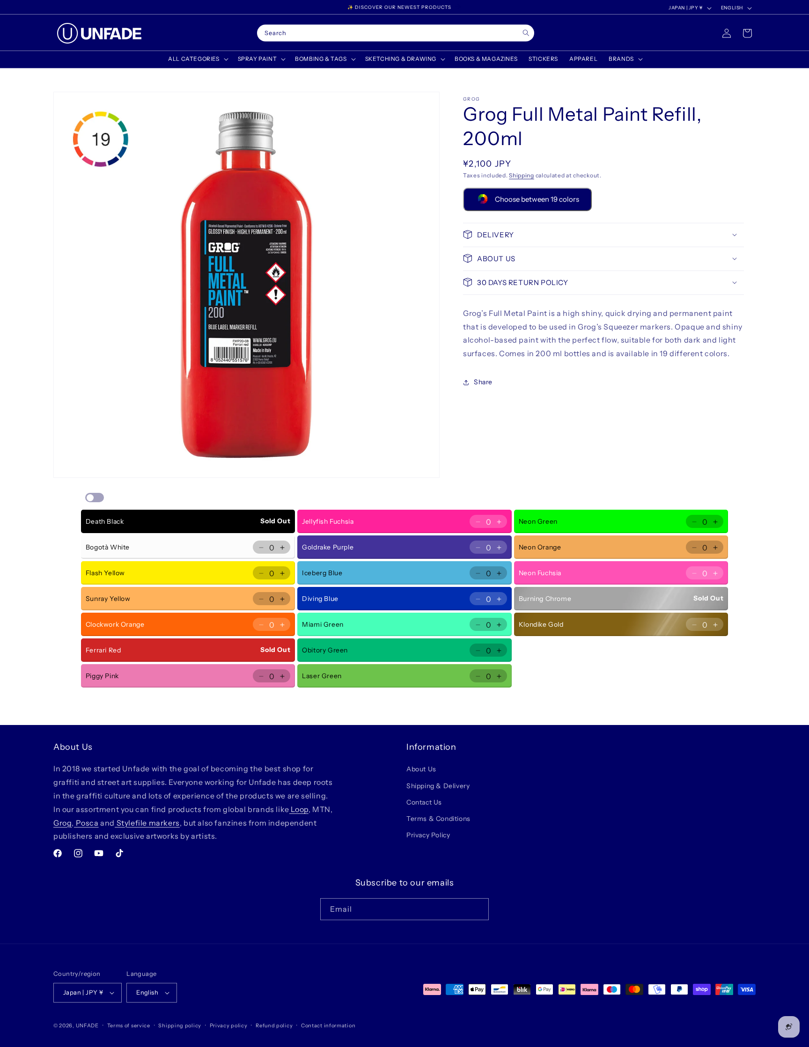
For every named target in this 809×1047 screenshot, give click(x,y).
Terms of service (128, 1025)
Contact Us (424, 802)
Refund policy (274, 1025)
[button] (197, 59)
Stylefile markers (147, 822)
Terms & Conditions (438, 818)
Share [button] (483, 382)
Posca (86, 822)
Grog (62, 822)
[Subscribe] (478, 909)
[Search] (526, 33)
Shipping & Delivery (438, 786)
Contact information (328, 1025)
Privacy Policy (428, 835)
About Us (421, 769)
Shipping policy (179, 1025)
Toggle (94, 497)
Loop (299, 809)
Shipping (521, 175)
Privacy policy (229, 1025)
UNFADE (87, 1025)
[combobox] (395, 33)
